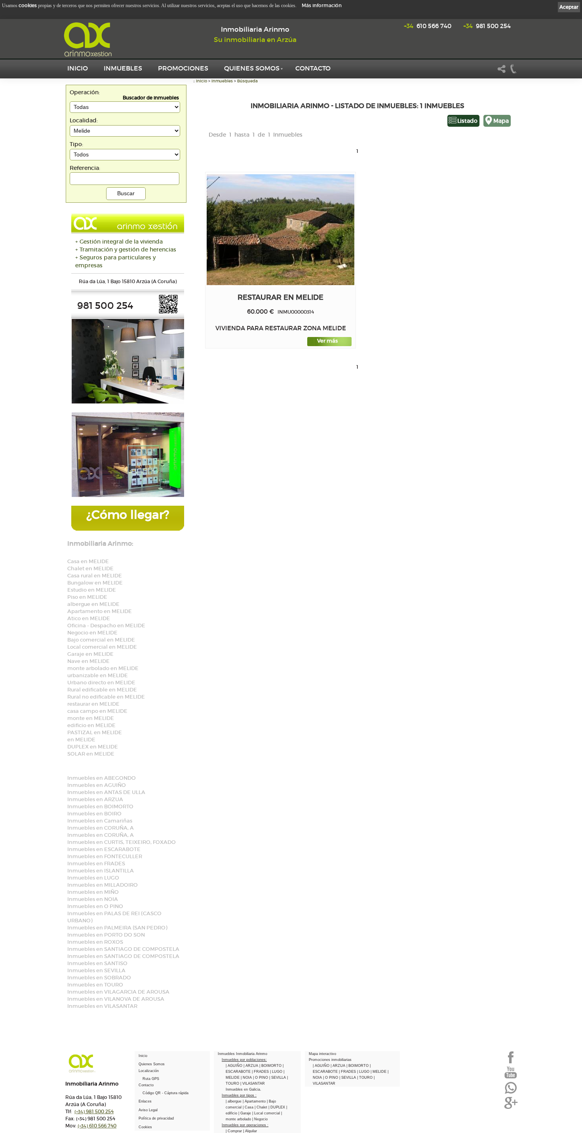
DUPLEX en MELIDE (92, 746)
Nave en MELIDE (88, 661)
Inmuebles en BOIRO (94, 813)
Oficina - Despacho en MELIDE (106, 625)
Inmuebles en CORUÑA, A (100, 828)
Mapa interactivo (322, 1054)
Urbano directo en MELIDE (101, 682)
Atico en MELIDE (88, 618)
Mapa (501, 120)
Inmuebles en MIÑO (93, 892)
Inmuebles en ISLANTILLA (100, 870)
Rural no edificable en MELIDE (106, 696)
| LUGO (276, 1072)
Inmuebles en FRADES (96, 863)
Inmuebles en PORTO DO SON (106, 934)
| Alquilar (250, 1131)
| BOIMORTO (271, 1066)
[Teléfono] (513, 72)
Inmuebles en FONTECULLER (104, 856)
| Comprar (234, 1131)
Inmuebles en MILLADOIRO (102, 885)
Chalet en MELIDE (90, 568)
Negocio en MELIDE (92, 632)
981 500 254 (487, 26)
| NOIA (247, 1078)
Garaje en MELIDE (90, 654)
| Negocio (260, 1119)
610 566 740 (427, 26)
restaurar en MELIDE (93, 704)
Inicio (77, 68)
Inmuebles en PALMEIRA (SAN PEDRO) (117, 927)
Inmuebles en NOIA (92, 899)
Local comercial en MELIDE (102, 647)
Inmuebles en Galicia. (243, 1089)
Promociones (183, 68)
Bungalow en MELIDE (95, 582)
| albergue (234, 1101)
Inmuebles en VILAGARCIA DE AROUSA (118, 991)
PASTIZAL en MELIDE (94, 732)
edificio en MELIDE (91, 725)
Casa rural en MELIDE (94, 575)
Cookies (145, 1127)
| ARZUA (251, 1066)
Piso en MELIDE (87, 597)
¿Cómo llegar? (127, 514)
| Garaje (245, 1113)
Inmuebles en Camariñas (99, 820)
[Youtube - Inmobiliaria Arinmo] (511, 1078)
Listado (467, 120)
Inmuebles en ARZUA (95, 799)
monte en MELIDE (90, 718)
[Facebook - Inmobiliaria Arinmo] (511, 1062)
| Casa (249, 1107)
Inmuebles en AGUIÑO (96, 785)
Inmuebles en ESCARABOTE (104, 849)
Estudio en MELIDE (91, 589)
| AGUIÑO (234, 1066)
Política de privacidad (156, 1118)
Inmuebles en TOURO (95, 984)
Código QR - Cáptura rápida (165, 1093)
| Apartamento (255, 1101)
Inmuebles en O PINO (95, 906)
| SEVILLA (278, 1078)
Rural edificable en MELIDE (102, 689)
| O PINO (261, 1078)
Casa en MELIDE (88, 561)
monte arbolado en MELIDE (103, 668)
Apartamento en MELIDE (99, 611)
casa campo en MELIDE (97, 711)
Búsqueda (247, 81)
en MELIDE (81, 739)
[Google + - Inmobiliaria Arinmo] (511, 1108)
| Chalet (261, 1107)
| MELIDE (379, 1072)
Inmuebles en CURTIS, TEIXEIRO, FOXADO (121, 842)
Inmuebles (123, 68)
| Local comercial (266, 1113)
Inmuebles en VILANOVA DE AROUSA (115, 999)
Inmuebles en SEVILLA (96, 970)
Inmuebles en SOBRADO (99, 977)
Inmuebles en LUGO (93, 877)
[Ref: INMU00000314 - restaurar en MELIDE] (280, 229)
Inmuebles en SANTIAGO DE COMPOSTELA (123, 949)
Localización (149, 1071)
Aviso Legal (148, 1110)
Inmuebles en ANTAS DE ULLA (106, 792)
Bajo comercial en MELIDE (101, 639)
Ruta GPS (151, 1079)
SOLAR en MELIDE (90, 753)
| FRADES (261, 1072)
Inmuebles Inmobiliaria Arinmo (242, 1054)
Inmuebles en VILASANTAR (102, 1006)
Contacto (313, 68)
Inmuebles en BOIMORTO (100, 806)
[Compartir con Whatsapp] (511, 1093)
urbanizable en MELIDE (97, 675)
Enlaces (145, 1101)
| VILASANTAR (252, 1083)
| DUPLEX (277, 1107)
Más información (322, 5)
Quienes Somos (252, 68)
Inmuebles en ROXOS (95, 942)
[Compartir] (501, 72)
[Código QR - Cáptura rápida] (168, 312)
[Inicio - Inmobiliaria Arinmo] (89, 39)
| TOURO (365, 1078)
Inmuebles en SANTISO (97, 963)
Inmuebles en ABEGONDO (101, 778)
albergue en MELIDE (93, 604)
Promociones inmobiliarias (330, 1060)
